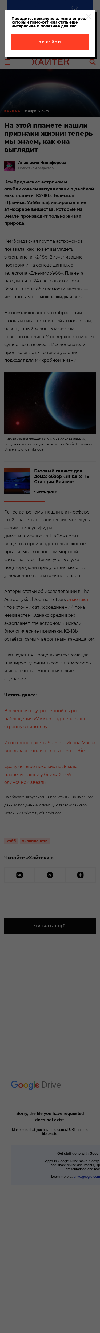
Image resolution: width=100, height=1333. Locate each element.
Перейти (49, 42)
